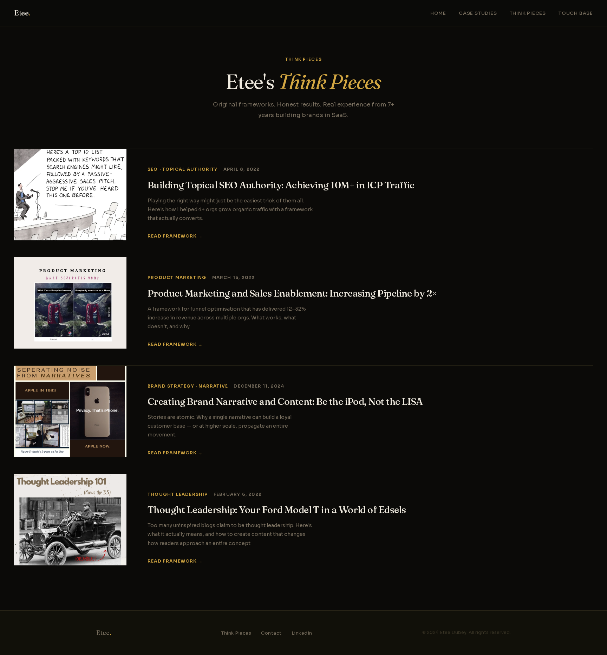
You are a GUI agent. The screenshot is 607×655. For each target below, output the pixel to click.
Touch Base (576, 13)
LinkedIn (302, 633)
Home (438, 13)
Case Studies (478, 13)
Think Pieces (528, 13)
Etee (22, 12)
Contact (271, 633)
